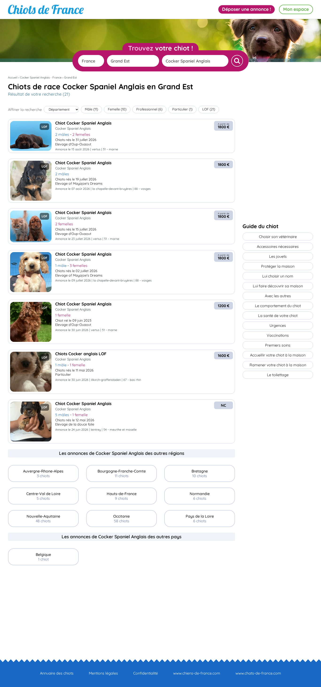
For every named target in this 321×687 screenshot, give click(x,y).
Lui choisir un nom (277, 276)
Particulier (182, 109)
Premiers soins (277, 345)
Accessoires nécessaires (278, 246)
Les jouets (278, 256)
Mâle (91, 109)
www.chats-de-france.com (258, 673)
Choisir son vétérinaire (278, 236)
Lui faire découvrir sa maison (278, 286)
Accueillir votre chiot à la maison (277, 355)
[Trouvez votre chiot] (237, 61)
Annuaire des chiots (57, 673)
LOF (208, 109)
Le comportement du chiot (278, 305)
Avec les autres (278, 295)
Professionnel (149, 109)
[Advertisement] (121, 604)
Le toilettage (278, 374)
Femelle (117, 109)
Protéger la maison (277, 266)
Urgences (278, 325)
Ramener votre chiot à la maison (278, 365)
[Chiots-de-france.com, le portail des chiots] (46, 9)
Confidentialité (145, 673)
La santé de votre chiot (278, 315)
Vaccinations (278, 335)
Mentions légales (103, 673)
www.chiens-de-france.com (196, 673)
